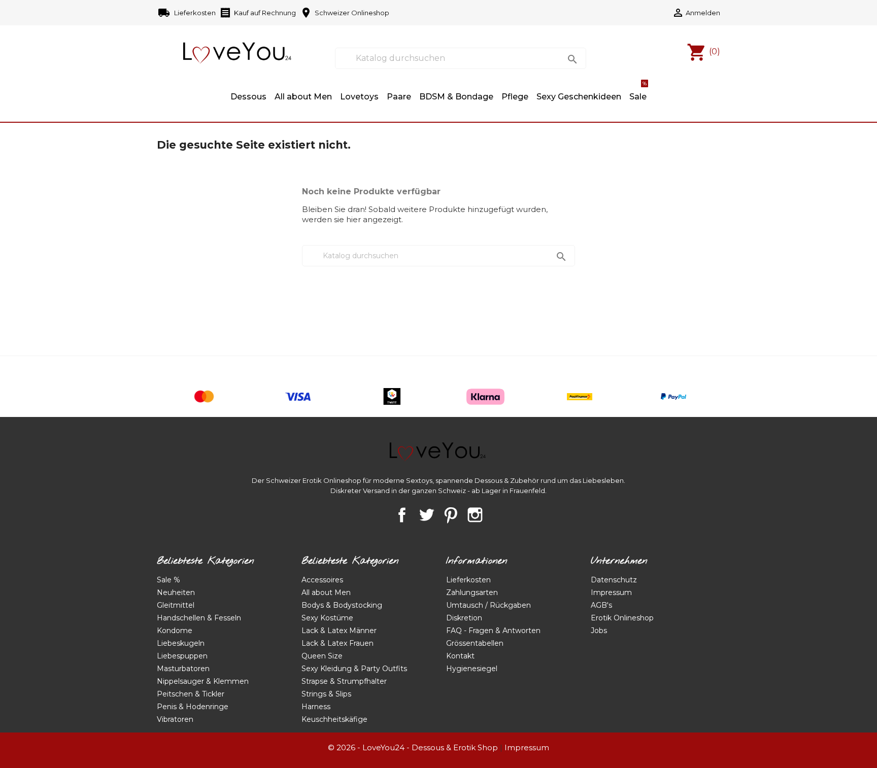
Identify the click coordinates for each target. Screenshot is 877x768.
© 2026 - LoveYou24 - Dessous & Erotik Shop (413, 747)
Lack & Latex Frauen (337, 643)
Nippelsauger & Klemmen (203, 681)
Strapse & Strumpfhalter (344, 681)
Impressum (611, 592)
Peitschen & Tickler (190, 694)
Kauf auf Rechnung (257, 13)
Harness (315, 706)
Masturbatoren (183, 668)
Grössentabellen (474, 643)
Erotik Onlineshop (622, 617)
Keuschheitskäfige (334, 719)
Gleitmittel (175, 605)
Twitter (426, 515)
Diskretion (464, 617)
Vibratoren (175, 719)
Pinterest (451, 515)
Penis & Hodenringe (192, 706)
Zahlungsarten (472, 592)
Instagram (475, 515)
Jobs (599, 630)
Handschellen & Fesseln (199, 617)
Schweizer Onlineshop (344, 13)
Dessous (248, 96)
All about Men (303, 96)
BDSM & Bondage (456, 96)
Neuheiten (176, 592)
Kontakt (460, 655)
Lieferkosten (187, 13)
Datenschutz (614, 579)
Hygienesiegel (471, 668)
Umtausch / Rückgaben (488, 605)
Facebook (402, 515)
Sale (638, 91)
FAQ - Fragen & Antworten (493, 630)
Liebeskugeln (181, 643)
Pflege (514, 96)
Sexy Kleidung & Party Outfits (354, 668)
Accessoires (322, 579)
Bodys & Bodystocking (341, 605)
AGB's (601, 605)
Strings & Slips (326, 694)
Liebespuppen (182, 655)
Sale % (168, 579)
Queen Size (322, 655)
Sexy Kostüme (327, 617)
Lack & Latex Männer (339, 630)
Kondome (174, 630)
